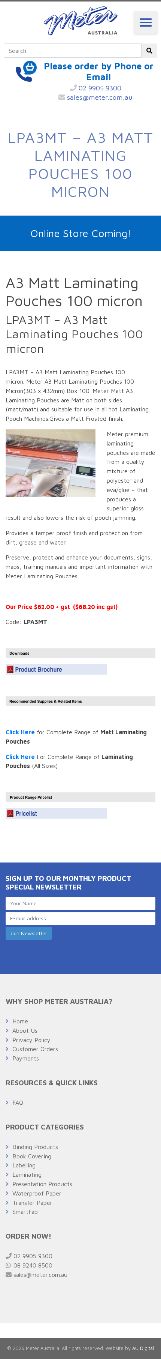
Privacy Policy (31, 1039)
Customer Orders (35, 1049)
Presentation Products (42, 1183)
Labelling (24, 1165)
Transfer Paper (32, 1202)
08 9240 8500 (32, 1265)
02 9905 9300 (99, 88)
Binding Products (35, 1146)
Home (20, 1021)
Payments (25, 1058)
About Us (24, 1030)
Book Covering (31, 1156)
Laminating (27, 1174)
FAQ (17, 1102)
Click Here (20, 732)
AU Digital (143, 1348)
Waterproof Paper (36, 1193)
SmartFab (25, 1211)
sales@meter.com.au (99, 97)
